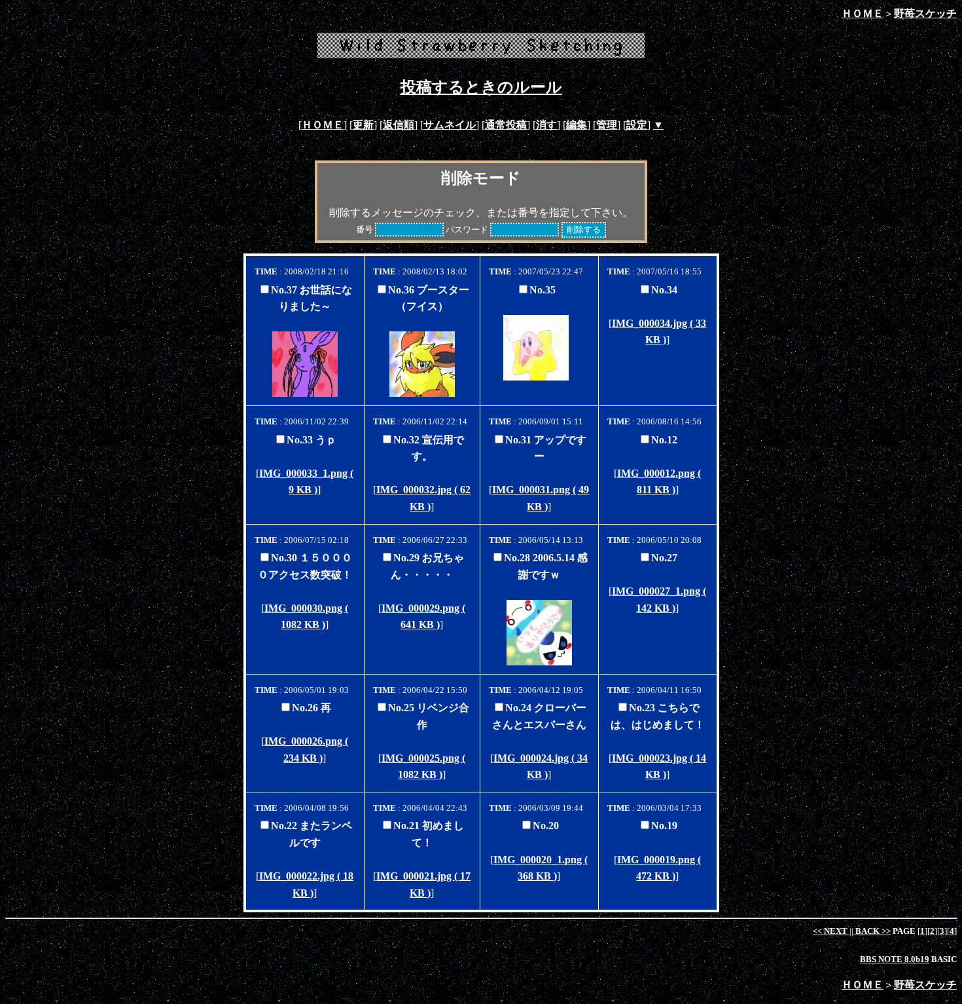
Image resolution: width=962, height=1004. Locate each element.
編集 (576, 124)
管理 (606, 124)
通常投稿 (506, 124)
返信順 (398, 124)
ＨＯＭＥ (862, 13)
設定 (636, 124)
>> (873, 931)
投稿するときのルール (481, 87)
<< (830, 931)
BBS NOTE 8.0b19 (894, 959)
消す (546, 124)
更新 (363, 124)
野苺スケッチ (925, 13)
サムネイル (449, 124)
